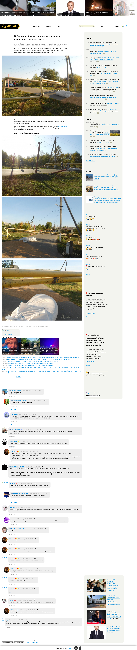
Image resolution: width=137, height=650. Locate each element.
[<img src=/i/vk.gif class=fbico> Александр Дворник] (5, 470)
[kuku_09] (5, 482)
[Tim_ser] (5, 557)
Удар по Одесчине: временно (99, 109)
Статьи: (89, 171)
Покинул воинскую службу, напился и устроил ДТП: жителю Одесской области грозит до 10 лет (49, 351)
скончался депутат (112, 103)
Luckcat (12, 507)
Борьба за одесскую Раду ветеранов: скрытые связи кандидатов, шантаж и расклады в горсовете (41, 13)
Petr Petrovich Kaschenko (19, 529)
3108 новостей (8, 334)
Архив (48, 26)
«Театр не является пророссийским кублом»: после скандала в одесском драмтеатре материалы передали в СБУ (106, 187)
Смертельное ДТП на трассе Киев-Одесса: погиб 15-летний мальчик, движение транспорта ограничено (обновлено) (43, 357)
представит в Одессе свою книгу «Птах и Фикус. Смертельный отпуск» (104, 58)
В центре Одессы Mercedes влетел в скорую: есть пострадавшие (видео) (30, 365)
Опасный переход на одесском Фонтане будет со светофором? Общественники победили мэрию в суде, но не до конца (40, 368)
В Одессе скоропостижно (98, 103)
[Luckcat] (5, 510)
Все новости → (90, 160)
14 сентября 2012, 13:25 (25, 559)
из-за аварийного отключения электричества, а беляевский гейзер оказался (105, 89)
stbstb (11, 600)
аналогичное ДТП (63, 126)
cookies (71, 648)
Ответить (12, 396)
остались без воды (112, 87)
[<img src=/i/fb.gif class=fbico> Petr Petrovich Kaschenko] (5, 532)
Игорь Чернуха (16, 391)
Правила (28, 642)
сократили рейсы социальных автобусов (102, 156)
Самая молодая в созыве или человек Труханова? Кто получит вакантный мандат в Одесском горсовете (113, 600)
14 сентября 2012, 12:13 (33, 466)
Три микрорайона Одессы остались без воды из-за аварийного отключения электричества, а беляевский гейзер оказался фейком (14, 13)
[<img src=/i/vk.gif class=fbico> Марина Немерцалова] (7, 497)
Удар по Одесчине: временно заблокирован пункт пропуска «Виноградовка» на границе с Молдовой (97, 13)
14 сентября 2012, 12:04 (30, 429)
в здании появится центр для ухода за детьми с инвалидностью (104, 82)
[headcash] (7, 418)
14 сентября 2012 (18, 33)
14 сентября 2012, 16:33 (16, 620)
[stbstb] (5, 603)
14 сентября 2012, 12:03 (30, 391)
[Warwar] (7, 455)
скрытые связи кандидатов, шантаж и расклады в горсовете (103, 98)
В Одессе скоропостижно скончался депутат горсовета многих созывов (69, 14)
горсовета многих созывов (99, 105)
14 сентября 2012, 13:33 (26, 414)
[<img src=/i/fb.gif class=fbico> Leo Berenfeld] (5, 433)
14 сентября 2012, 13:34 (24, 600)
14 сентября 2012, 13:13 (25, 539)
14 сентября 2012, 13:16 (25, 549)
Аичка (13, 519)
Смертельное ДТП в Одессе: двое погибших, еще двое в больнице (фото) (31, 363)
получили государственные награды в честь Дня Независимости (104, 149)
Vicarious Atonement (19, 401)
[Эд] (3, 620)
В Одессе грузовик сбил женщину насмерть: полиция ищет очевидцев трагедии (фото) (34, 361)
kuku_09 (12, 484)
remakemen (13, 441)
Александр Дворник (17, 466)
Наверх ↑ (18, 376)
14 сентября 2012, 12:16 (26, 484)
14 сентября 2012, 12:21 (36, 494)
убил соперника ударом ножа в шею (104, 74)
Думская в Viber (92, 393)
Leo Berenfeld (15, 429)
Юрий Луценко (94, 58)
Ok (76, 648)
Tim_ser (12, 559)
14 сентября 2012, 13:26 (27, 451)
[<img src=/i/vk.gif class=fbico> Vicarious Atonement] (7, 404)
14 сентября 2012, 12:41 (36, 529)
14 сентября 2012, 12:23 (35, 401)
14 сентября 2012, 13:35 (27, 569)
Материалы (36, 26)
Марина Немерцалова (20, 494)
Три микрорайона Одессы (98, 87)
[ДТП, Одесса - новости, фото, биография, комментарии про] (3, 330)
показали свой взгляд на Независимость (100, 133)
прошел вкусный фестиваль (111, 124)
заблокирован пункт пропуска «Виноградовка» (103, 110)
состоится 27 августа (102, 67)
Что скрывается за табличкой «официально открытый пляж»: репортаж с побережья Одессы (107, 176)
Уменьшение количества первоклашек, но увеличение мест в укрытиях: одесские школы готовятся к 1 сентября (113, 585)
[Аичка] (7, 522)
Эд (7, 620)
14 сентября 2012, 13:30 (25, 589)
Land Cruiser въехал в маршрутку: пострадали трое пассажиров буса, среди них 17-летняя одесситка (38, 359)
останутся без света (103, 142)
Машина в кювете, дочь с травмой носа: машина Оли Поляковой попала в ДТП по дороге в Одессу (9, 351)
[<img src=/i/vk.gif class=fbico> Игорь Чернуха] (5, 394)
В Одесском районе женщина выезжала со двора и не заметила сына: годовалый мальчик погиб (29, 351)
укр (102, 26)
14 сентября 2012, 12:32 (23, 507)
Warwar (13, 451)
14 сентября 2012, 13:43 (27, 610)
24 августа (89, 119)
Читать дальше (90, 313)
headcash (14, 414)
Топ (59, 26)
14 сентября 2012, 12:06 (28, 441)
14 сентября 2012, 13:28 (25, 579)
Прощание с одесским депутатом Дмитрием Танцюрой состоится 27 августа (114, 629)
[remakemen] (5, 445)
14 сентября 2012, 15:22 (24, 519)
